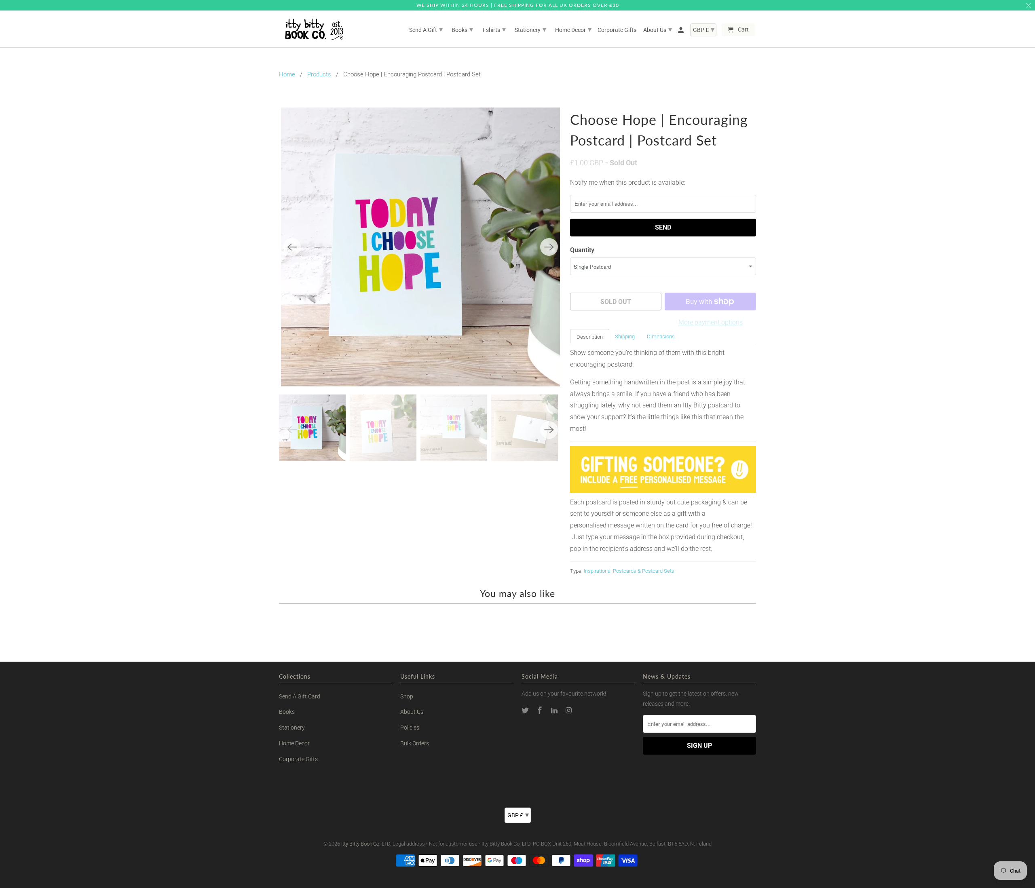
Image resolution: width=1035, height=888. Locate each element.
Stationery (292, 727)
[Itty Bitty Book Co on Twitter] (526, 710)
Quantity (582, 250)
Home (287, 74)
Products (319, 74)
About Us (411, 712)
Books (287, 712)
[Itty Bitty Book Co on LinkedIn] (555, 710)
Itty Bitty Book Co (360, 844)
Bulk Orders (414, 743)
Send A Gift (426, 29)
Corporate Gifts (298, 759)
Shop (406, 696)
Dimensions (661, 336)
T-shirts (494, 29)
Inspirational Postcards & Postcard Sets (629, 571)
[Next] (549, 247)
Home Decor (294, 743)
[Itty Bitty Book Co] (313, 29)
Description (590, 337)
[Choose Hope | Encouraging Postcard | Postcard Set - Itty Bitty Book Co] (420, 247)
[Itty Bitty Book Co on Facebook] (540, 710)
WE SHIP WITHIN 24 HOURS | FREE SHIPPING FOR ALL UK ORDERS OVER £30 (517, 5)
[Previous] (292, 247)
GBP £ (518, 814)
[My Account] (681, 31)
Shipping (625, 336)
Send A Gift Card (299, 696)
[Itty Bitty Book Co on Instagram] (569, 710)
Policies (409, 727)
